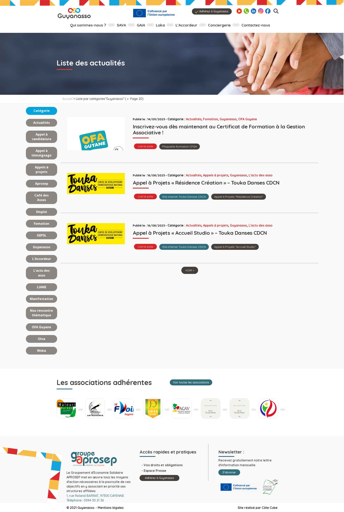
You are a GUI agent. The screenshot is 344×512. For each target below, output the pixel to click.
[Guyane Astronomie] (95, 408)
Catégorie (41, 110)
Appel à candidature (41, 136)
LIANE (41, 287)
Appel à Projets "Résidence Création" (238, 196)
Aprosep (41, 183)
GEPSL (41, 235)
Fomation (41, 223)
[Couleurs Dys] (210, 408)
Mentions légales (111, 508)
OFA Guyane (41, 327)
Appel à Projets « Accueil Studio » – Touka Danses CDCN (200, 233)
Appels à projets (41, 169)
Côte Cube (270, 508)
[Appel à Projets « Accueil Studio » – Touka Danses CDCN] (96, 233)
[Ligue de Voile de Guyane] (124, 408)
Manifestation (41, 299)
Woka (41, 350)
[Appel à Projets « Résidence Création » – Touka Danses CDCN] (96, 183)
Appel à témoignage (41, 153)
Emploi (41, 212)
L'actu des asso (41, 272)
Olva (41, 339)
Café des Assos (41, 197)
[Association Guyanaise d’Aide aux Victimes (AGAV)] (181, 408)
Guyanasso (41, 247)
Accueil (67, 99)
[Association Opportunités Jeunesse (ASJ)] (239, 408)
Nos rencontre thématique (41, 312)
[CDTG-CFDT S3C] (152, 408)
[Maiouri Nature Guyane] (66, 408)
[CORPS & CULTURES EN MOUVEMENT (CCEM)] (268, 408)
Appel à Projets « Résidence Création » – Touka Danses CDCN (206, 182)
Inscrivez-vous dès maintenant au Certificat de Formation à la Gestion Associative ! (219, 129)
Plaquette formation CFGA (179, 146)
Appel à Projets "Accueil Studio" (235, 247)
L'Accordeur (41, 259)
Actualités (41, 122)
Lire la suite (145, 146)
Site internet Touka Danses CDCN (184, 196)
